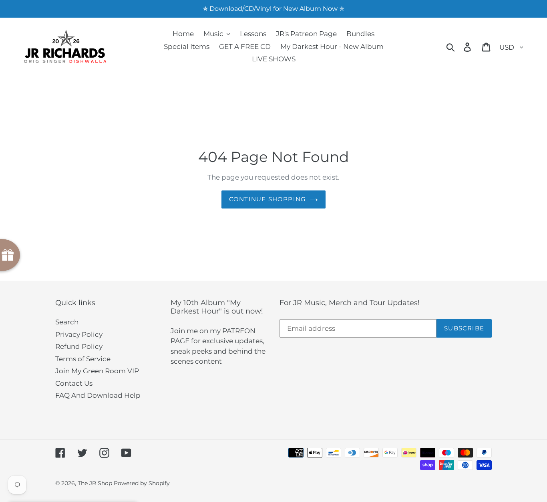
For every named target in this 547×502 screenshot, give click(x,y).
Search (66, 322)
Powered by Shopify (142, 483)
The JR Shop (95, 483)
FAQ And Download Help (98, 395)
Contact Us (74, 383)
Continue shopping (267, 199)
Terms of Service (83, 359)
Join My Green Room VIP (97, 371)
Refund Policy (79, 346)
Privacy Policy (79, 334)
